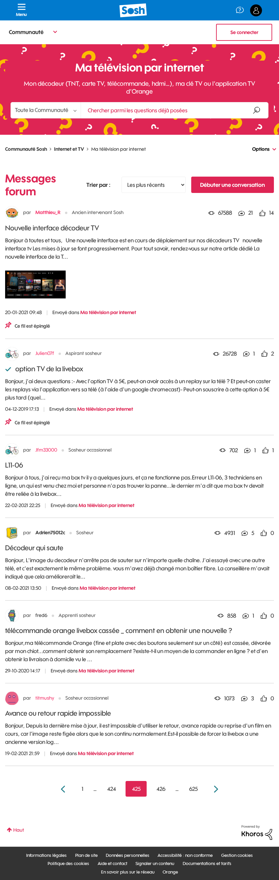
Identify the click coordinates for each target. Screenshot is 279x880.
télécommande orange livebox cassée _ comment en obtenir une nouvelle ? (118, 630)
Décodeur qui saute (34, 547)
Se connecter (244, 32)
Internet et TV (69, 149)
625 (193, 788)
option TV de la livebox (49, 368)
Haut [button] (18, 830)
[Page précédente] (63, 789)
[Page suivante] (215, 789)
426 (161, 788)
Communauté (26, 32)
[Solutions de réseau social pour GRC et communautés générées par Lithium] (257, 832)
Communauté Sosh (26, 149)
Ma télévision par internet (108, 312)
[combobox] (174, 110)
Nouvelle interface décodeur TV (52, 228)
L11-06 (14, 465)
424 (111, 788)
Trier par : (98, 184)
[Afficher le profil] (12, 213)
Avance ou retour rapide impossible (58, 713)
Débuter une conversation (232, 184)
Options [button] (260, 149)
